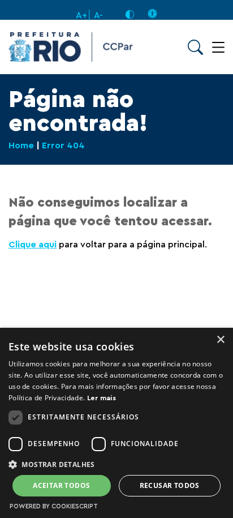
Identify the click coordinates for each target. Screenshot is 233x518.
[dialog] (116, 423)
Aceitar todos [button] (61, 485)
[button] (116, 463)
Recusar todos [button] (170, 485)
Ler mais (101, 398)
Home (21, 145)
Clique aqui (32, 244)
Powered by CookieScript (54, 506)
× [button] (220, 340)
